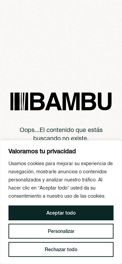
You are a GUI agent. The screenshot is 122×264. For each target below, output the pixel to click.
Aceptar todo (61, 213)
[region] (61, 202)
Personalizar (61, 231)
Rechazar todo (61, 249)
